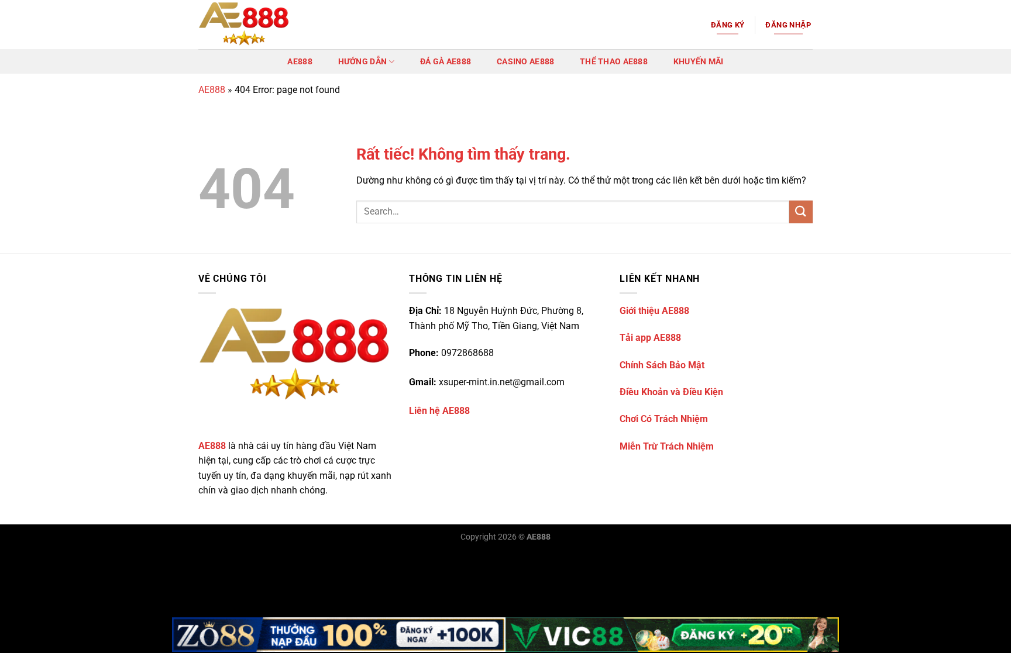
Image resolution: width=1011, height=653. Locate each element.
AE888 (211, 89)
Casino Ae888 (525, 62)
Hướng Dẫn (362, 62)
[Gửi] (801, 212)
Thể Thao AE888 (614, 62)
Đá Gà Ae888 (445, 62)
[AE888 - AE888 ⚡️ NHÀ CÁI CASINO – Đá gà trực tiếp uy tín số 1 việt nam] (256, 24)
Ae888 (299, 62)
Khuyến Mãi (698, 62)
